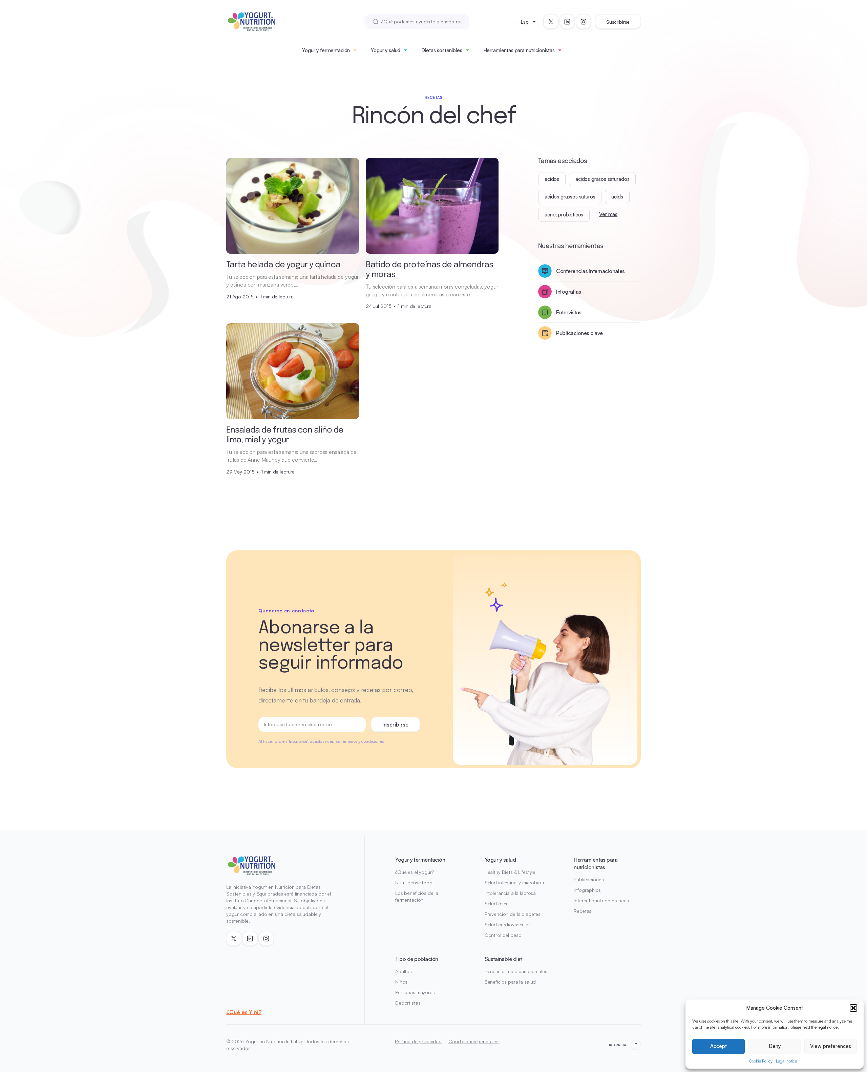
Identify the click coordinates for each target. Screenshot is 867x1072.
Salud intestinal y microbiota (515, 882)
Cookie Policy (761, 1061)
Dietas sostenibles (441, 50)
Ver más (608, 214)
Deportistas (407, 1003)
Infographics (587, 890)
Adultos (403, 971)
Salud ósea (497, 903)
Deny (775, 1046)
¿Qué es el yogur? (414, 872)
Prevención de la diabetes (513, 914)
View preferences (830, 1046)
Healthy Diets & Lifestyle (510, 872)
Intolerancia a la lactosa (510, 893)
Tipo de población (416, 958)
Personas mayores (415, 992)
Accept (718, 1046)
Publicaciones (589, 879)
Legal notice (786, 1061)
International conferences (601, 900)
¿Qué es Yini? (243, 1012)
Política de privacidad (418, 1041)
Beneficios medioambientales (516, 971)
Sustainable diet (503, 958)
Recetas (582, 911)
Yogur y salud (385, 50)
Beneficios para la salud (510, 982)
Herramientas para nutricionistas (519, 50)
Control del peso (503, 935)
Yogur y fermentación (326, 50)
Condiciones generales (473, 1041)
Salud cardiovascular (507, 924)
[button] (853, 1008)
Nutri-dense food (413, 882)
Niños (401, 982)
